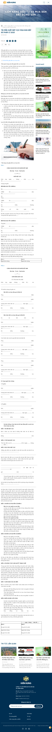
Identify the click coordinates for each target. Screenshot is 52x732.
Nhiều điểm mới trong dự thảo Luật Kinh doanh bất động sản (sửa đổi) (25, 659)
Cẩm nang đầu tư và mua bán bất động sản (17, 26)
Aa (5, 44)
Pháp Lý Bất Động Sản (9, 27)
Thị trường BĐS (13, 716)
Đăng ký (38, 706)
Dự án (10, 713)
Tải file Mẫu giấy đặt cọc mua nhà (11, 60)
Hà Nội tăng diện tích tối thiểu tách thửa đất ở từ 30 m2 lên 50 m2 (9, 659)
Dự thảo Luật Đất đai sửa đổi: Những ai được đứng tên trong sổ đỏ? (43, 659)
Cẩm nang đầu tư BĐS (14, 719)
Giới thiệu (29, 713)
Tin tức (28, 716)
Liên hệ (29, 719)
